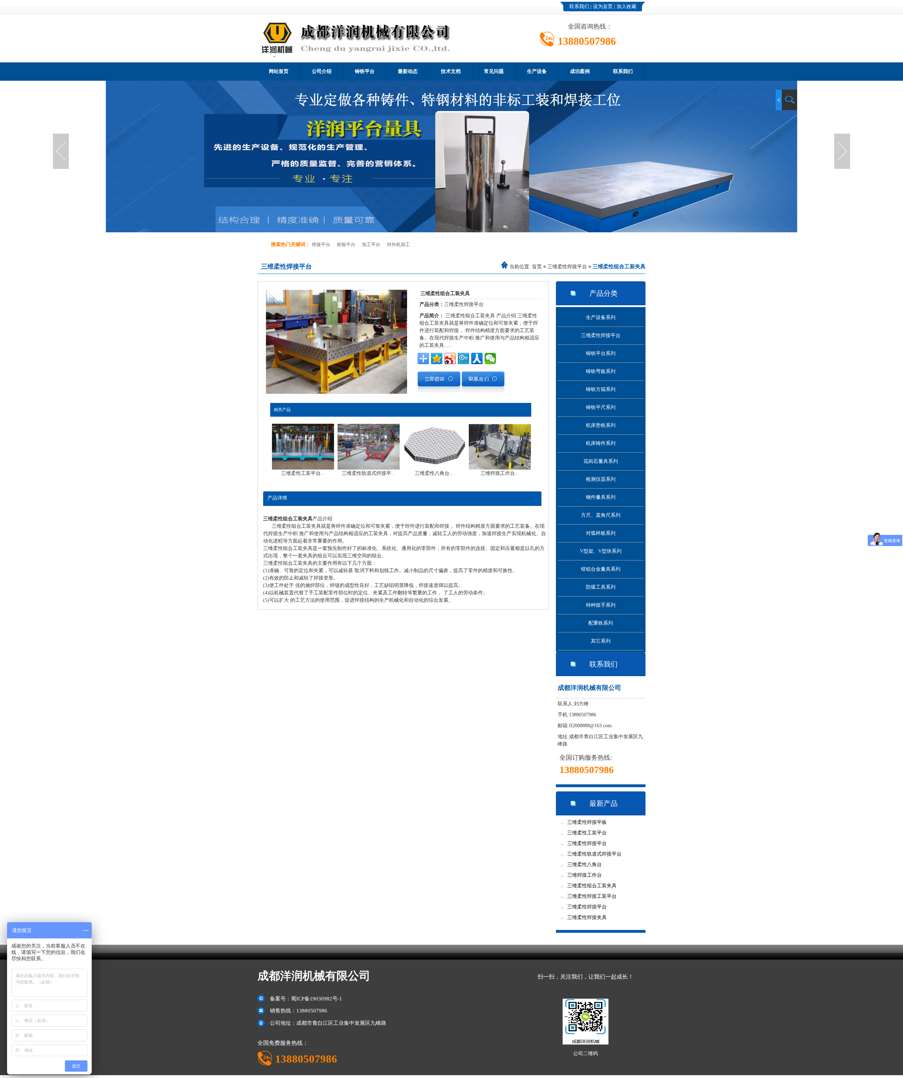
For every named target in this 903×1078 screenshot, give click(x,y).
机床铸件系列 (601, 443)
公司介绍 (322, 71)
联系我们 (579, 6)
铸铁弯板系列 (601, 371)
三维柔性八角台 (584, 864)
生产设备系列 (601, 317)
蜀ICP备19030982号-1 (316, 999)
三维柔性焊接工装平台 (592, 896)
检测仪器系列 (601, 479)
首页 (537, 266)
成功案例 (580, 71)
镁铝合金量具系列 (600, 569)
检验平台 (346, 244)
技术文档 (451, 71)
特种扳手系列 (601, 605)
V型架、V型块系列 (601, 551)
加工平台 (371, 244)
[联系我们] (483, 390)
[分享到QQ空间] (436, 358)
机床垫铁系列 (601, 425)
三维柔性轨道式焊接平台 (594, 854)
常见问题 (494, 71)
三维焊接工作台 (584, 875)
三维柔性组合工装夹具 (592, 885)
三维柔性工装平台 (587, 832)
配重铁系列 (600, 623)
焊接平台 (321, 244)
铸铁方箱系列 (601, 389)
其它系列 (601, 641)
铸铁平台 (365, 71)
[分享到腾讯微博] (463, 358)
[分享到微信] (490, 358)
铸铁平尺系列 (601, 407)
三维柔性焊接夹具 (587, 917)
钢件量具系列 (601, 497)
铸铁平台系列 (601, 353)
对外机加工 (398, 244)
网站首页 (279, 71)
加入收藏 (626, 6)
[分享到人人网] (477, 358)
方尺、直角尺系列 (600, 515)
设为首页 (603, 6)
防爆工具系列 (601, 587)
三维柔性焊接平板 (587, 822)
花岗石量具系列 (600, 461)
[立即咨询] (439, 390)
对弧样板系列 (601, 533)
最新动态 (408, 71)
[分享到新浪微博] (450, 358)
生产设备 (537, 71)
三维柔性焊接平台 (567, 266)
